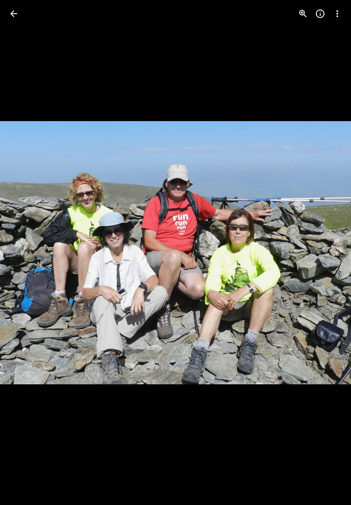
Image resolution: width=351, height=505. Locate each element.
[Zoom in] (303, 13)
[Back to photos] (13, 13)
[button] (24, 252)
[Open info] (320, 13)
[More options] (337, 13)
